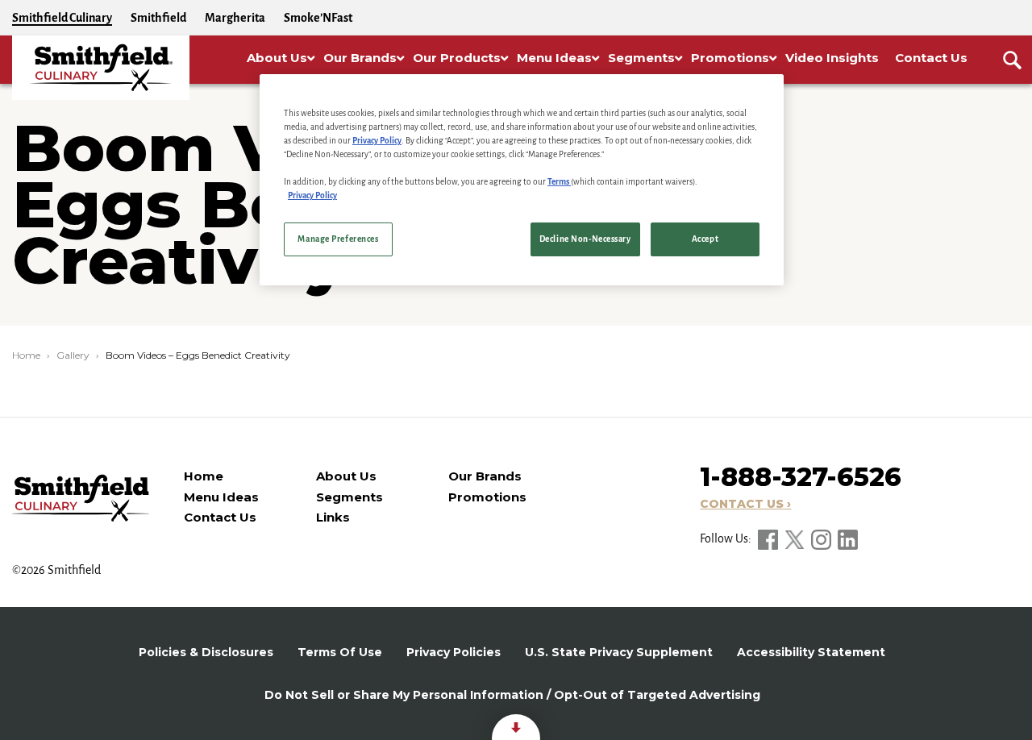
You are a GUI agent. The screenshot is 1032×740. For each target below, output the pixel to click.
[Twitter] (795, 538)
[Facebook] (769, 538)
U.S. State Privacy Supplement (619, 652)
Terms (559, 181)
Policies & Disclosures (206, 652)
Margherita (235, 17)
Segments (349, 497)
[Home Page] (100, 67)
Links (333, 517)
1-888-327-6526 (800, 477)
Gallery (72, 355)
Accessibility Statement (811, 652)
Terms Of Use (340, 652)
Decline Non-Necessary (585, 239)
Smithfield (158, 17)
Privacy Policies (453, 652)
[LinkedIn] (848, 538)
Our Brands (485, 476)
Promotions (487, 497)
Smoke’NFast (318, 17)
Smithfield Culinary (62, 17)
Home (26, 355)
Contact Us (220, 517)
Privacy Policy (377, 140)
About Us (346, 476)
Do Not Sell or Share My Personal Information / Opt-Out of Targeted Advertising (512, 695)
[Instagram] (822, 538)
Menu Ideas (221, 497)
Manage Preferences (338, 239)
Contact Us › (745, 504)
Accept (705, 239)
